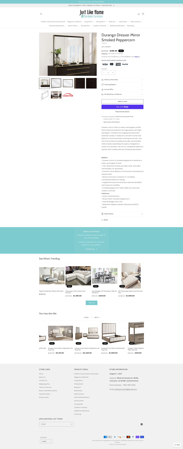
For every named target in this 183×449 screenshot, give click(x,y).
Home (41, 374)
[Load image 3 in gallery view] (68, 83)
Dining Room (78, 384)
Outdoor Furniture (80, 407)
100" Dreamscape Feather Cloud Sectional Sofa (130, 291)
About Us (42, 377)
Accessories (78, 404)
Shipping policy (44, 384)
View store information (111, 122)
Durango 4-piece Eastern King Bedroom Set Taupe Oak (78, 349)
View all (92, 303)
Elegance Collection (81, 377)
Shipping (104, 53)
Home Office (79, 401)
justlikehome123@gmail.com (126, 389)
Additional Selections (81, 411)
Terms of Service (45, 387)
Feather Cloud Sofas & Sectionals (86, 374)
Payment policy (44, 394)
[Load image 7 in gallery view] (56, 95)
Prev (87, 317)
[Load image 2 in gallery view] (56, 83)
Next (96, 317)
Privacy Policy (44, 397)
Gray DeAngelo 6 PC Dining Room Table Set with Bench (104, 291)
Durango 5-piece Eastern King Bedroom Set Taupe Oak (51, 349)
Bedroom (77, 387)
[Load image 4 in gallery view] (79, 83)
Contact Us (90, 249)
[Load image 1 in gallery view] (44, 83)
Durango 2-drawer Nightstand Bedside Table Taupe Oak (130, 349)
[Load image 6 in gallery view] (44, 95)
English (44, 441)
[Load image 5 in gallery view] (91, 83)
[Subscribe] (71, 424)
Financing (77, 414)
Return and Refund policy (48, 391)
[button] (41, 14)
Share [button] (106, 220)
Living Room (78, 380)
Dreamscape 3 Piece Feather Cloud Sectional (75, 291)
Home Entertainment (81, 397)
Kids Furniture (79, 394)
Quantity (104, 69)
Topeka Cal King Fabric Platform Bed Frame (51, 291)
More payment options (123, 111)
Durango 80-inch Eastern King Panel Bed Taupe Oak (104, 349)
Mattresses (78, 391)
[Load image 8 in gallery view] (68, 95)
